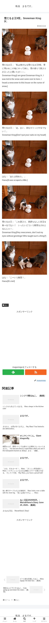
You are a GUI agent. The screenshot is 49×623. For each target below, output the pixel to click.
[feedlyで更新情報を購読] (13, 372)
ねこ (6, 305)
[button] (44, 364)
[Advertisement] (24, 338)
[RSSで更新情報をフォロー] (36, 372)
